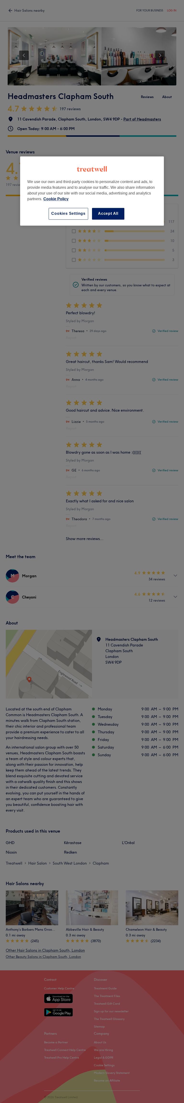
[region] (92, 191)
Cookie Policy (56, 199)
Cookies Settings (68, 214)
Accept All (108, 214)
